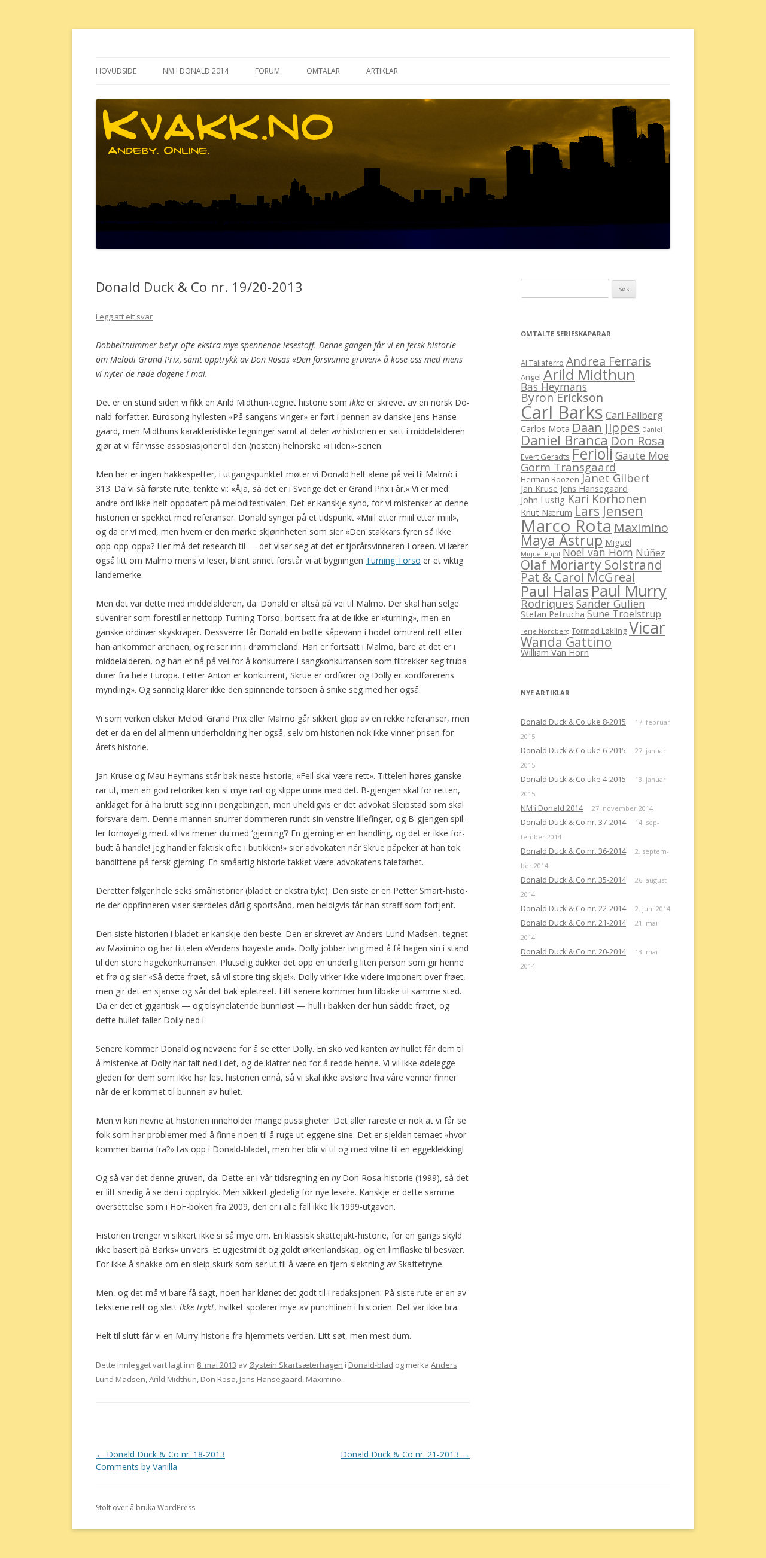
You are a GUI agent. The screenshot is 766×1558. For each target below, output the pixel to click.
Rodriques (547, 603)
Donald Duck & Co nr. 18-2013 (160, 1454)
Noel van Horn (598, 552)
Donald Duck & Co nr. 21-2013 (405, 1454)
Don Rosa (218, 1379)
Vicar (647, 627)
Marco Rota (566, 525)
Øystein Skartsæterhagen (296, 1364)
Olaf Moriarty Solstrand (591, 564)
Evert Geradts (545, 456)
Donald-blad (370, 1364)
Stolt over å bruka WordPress (145, 1507)
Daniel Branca (564, 440)
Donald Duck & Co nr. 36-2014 (573, 850)
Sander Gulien (610, 604)
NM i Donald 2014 (196, 71)
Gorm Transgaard (568, 467)
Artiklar (382, 71)
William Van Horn (555, 652)
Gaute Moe (642, 455)
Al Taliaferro (542, 362)
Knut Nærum (546, 512)
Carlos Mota (545, 428)
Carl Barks (562, 412)
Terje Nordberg (545, 631)
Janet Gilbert (616, 477)
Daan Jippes (606, 427)
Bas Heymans (554, 386)
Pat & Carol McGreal (578, 576)
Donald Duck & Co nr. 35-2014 (573, 879)
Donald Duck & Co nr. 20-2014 (573, 951)
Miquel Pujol (540, 554)
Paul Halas (555, 591)
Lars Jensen (608, 510)
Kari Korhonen (606, 499)
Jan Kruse (539, 488)
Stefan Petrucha (553, 614)
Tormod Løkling (599, 630)
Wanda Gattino (566, 641)
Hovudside (116, 71)
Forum (267, 71)
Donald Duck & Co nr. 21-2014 (573, 922)
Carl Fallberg (634, 415)
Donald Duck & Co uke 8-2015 (573, 721)
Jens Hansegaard (270, 1379)
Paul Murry (629, 590)
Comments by (136, 1466)
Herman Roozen (550, 479)
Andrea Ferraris (608, 361)
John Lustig (543, 500)
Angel (531, 377)
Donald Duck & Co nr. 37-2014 (573, 822)
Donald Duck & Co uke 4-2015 (573, 779)
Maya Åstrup (562, 540)
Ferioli (592, 454)
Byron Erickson (562, 398)
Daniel (652, 429)
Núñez (650, 552)
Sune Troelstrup (624, 613)
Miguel (618, 542)
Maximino (323, 1379)
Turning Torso (393, 560)
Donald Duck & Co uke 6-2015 (573, 750)
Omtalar (323, 71)
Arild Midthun (173, 1379)
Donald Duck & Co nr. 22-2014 (573, 908)
